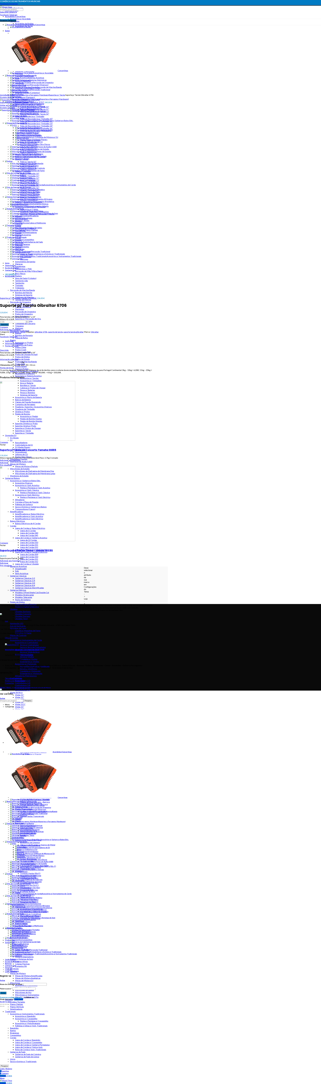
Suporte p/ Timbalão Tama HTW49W (18, 298)
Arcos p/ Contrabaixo (29, 645)
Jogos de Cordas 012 (29, 547)
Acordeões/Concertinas (15, 16)
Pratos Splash (21, 366)
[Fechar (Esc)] (1, 1004)
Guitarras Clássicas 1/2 (25, 578)
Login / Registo (11, 972)
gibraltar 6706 (41, 332)
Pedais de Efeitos (17, 602)
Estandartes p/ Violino (29, 661)
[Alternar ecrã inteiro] (6, 1004)
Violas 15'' (19, 707)
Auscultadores (21, 442)
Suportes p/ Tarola (57, 95)
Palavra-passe (6, 989)
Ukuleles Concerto (23, 614)
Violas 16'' (19, 709)
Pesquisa (4, 1066)
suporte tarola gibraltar (73, 332)
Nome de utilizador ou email (11, 984)
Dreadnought (20, 568)
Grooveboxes (21, 452)
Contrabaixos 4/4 (22, 690)
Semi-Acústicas (21, 573)
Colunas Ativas (21, 961)
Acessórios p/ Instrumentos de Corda (26, 640)
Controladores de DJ (24, 445)
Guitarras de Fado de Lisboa (27, 1056)
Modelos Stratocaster (24, 595)
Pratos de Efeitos (22, 357)
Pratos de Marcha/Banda (26, 361)
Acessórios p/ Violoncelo (25, 664)
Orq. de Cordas (11, 637)
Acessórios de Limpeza (30, 842)
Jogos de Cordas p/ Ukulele (27, 564)
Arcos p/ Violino (27, 657)
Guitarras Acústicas (18, 566)
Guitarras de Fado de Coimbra (28, 1054)
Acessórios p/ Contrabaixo (26, 642)
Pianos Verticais (17, 1006)
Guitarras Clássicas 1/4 (25, 580)
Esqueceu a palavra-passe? (10, 997)
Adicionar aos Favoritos (10, 329)
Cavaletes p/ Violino (28, 659)
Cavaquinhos (15, 1035)
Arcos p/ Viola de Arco (29, 652)
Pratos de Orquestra (24, 314)
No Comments (27, 655)
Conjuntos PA (21, 966)
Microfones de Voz (23, 992)
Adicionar (4, 325)
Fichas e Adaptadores (24, 956)
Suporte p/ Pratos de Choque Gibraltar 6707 (22, 102)
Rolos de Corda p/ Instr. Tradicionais (30, 1049)
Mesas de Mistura (18, 464)
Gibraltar (95, 332)
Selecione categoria (8, 12)
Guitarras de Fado (17, 1052)
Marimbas (19, 309)
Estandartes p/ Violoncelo (31, 673)
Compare (4, 327)
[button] (4, 462)
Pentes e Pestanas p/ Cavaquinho (34, 1021)
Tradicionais (10, 1011)
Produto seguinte (7, 107)
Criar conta (18, 999)
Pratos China (20, 347)
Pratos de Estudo (22, 359)
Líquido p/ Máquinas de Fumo (27, 630)
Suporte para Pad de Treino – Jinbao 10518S (26, 550)
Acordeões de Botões (24, 23)
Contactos (9, 683)
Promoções (10, 940)
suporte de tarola (55, 332)
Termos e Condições (13, 678)
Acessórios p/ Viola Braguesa (27, 1023)
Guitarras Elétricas (18, 590)
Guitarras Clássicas (18, 576)
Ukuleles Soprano (22, 616)
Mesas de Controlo (18, 635)
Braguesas (14, 1033)
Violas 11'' (19, 695)
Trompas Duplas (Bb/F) (30, 873)
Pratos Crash (20, 349)
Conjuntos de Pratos (23, 345)
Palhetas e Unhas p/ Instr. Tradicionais (31, 1025)
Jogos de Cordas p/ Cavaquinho (28, 1042)
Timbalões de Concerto (25, 323)
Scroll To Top (5, 1002)
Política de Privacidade (15, 680)
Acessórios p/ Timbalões (31, 380)
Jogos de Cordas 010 (29, 542)
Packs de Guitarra (22, 599)
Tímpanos (19, 326)
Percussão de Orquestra (20, 302)
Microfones (15, 983)
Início (2, 95)
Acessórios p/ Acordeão (20, 19)
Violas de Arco (16, 692)
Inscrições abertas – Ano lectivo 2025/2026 (24, 649)
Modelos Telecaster (23, 597)
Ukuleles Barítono (23, 611)
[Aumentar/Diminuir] (8, 1004)
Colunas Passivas (22, 964)
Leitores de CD (21, 454)
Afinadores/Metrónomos (26, 676)
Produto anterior (7, 97)
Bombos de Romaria (24, 335)
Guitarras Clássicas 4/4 (25, 585)
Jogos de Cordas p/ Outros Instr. (29, 1047)
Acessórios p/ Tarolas (29, 378)
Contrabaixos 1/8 (22, 685)
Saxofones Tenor (27, 835)
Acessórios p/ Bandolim (25, 1016)
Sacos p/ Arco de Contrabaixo (33, 647)
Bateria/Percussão (13, 95)
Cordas (13, 1037)
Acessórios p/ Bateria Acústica (28, 376)
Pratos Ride (20, 364)
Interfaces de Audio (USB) (21, 461)
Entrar (3, 993)
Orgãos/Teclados (17, 1002)
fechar (2, 698)
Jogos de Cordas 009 (29, 554)
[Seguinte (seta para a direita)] (3, 1006)
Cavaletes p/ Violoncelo (30, 671)
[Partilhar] (3, 1004)
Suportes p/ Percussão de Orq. (28, 318)
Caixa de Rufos (21, 338)
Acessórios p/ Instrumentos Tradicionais (27, 1014)
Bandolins (14, 1028)
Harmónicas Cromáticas (30, 914)
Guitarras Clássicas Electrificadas (29, 587)
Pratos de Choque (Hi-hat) (26, 354)
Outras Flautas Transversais (32, 816)
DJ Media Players (22, 447)
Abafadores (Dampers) (25, 97)
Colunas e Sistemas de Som (21, 959)
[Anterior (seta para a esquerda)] (1, 1006)
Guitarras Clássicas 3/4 (25, 583)
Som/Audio (10, 942)
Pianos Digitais (16, 1004)
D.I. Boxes (14, 968)
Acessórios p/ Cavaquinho (26, 1018)
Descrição (9, 341)
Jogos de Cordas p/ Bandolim (27, 1040)
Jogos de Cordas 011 (29, 545)
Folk (17, 571)
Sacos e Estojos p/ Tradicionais (23, 1061)
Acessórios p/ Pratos (24, 342)
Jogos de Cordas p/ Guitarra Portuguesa (32, 1045)
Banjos (13, 1030)
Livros (12, 1059)
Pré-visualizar (6, 465)
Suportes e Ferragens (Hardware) (35, 95)
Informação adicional (14, 343)
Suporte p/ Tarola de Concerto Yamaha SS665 (28, 450)
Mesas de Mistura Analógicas (28, 978)
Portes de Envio (11, 346)
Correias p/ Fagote (33, 754)
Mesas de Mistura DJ (24, 980)
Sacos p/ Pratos (21, 368)
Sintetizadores (16, 1009)
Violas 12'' (19, 697)
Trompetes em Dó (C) (29, 885)
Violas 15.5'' (20, 704)
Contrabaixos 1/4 (22, 683)
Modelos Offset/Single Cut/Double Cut (32, 592)
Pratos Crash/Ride (23, 352)
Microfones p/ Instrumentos (27, 995)
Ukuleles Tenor (21, 618)
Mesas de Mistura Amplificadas (28, 975)
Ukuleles (14, 609)
